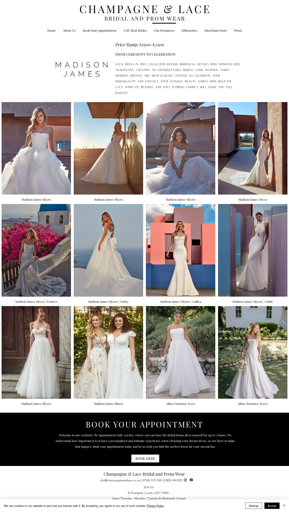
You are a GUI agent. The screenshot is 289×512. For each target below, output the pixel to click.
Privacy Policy (155, 506)
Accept (272, 506)
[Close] (284, 506)
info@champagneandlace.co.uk (120, 480)
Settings (254, 506)
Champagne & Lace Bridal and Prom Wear (144, 474)
